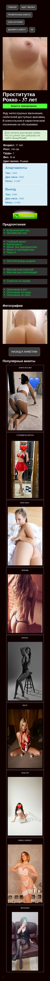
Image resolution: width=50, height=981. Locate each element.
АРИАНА (25, 638)
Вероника (25, 908)
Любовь (25, 570)
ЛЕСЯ (25, 705)
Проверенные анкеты (19, 15)
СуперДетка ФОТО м (25, 435)
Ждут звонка (28, 7)
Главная (12, 7)
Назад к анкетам (24, 351)
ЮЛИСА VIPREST (25, 840)
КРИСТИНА (25, 503)
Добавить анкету (17, 30)
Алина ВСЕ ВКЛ (25, 368)
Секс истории (15, 22)
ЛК (32, 30)
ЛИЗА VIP (25, 773)
